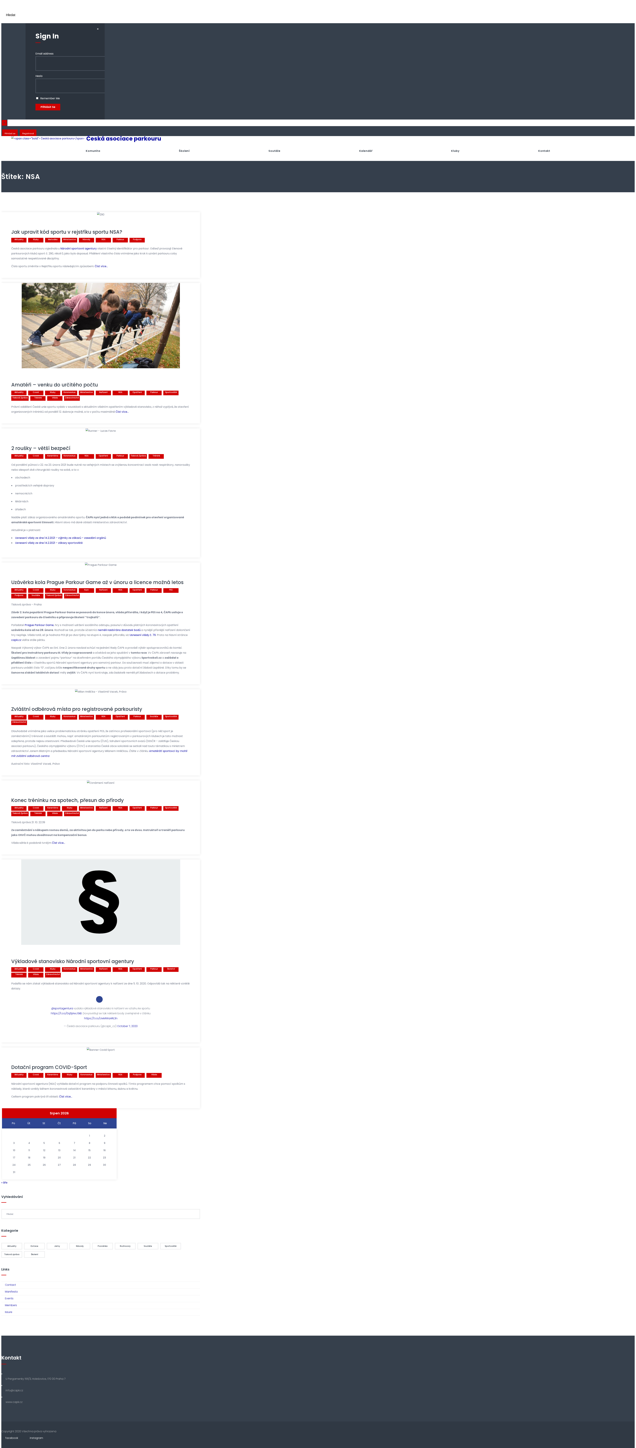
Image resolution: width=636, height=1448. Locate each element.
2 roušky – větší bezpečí (40, 448)
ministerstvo (69, 239)
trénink (38, 397)
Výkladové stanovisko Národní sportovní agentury (72, 961)
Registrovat (28, 133)
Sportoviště (170, 1246)
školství (171, 968)
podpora (137, 239)
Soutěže (274, 151)
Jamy (57, 1246)
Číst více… (101, 266)
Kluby (455, 151)
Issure (8, 1312)
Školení (184, 151)
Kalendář (365, 151)
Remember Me (50, 98)
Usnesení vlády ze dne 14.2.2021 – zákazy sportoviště (49, 543)
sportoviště (171, 392)
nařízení (103, 392)
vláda (55, 397)
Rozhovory (125, 1246)
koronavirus (70, 392)
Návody (86, 239)
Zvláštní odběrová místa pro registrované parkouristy (76, 709)
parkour (120, 239)
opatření (137, 392)
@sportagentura (62, 1008)
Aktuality (19, 239)
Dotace (34, 1246)
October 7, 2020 (127, 1026)
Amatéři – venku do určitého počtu (54, 384)
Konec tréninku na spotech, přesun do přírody (67, 800)
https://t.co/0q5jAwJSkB (66, 1013)
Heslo (39, 76)
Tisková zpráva (20, 397)
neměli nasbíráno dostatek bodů (119, 630)
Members (11, 1305)
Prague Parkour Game (39, 625)
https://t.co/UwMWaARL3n (100, 1018)
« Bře (4, 1182)
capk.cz (16, 640)
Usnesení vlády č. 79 (143, 635)
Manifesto (11, 1292)
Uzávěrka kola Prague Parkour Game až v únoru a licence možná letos (97, 582)
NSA (103, 239)
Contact (10, 1285)
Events (9, 1298)
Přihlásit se (10, 133)
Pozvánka (102, 1246)
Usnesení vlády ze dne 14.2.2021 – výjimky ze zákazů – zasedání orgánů (60, 538)
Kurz (86, 589)
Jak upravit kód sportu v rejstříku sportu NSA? (66, 232)
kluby (36, 239)
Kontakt (544, 151)
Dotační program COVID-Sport (49, 1067)
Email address (44, 54)
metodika (52, 239)
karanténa (52, 455)
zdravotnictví (72, 397)
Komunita (93, 151)
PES (171, 589)
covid (36, 392)
